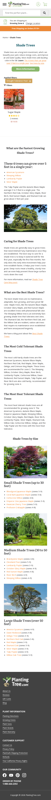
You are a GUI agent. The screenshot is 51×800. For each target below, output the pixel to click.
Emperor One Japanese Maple (20, 501)
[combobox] (25, 13)
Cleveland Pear (13, 562)
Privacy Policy (8, 749)
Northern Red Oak (15, 639)
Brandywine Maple (15, 559)
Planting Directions (11, 716)
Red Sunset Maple (15, 571)
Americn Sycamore (15, 629)
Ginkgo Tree (12, 635)
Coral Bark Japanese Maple (18, 494)
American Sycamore (15, 172)
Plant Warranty (9, 732)
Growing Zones (9, 720)
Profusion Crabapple (16, 507)
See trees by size (37, 63)
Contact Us (7, 745)
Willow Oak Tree (14, 655)
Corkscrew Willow (14, 497)
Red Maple (11, 642)
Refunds (6, 757)
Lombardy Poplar (14, 178)
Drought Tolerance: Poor (17, 81)
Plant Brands (8, 728)
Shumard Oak (12, 645)
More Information (25, 68)
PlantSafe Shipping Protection (15, 753)
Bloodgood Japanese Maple (19, 491)
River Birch (11, 575)
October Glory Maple (16, 568)
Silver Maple (12, 182)
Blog (5, 703)
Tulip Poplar (12, 651)
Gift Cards (7, 699)
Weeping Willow (14, 175)
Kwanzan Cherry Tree (16, 504)
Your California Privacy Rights (15, 761)
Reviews (6, 695)
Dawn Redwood (14, 632)
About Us (6, 691)
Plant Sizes (7, 724)
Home (5, 37)
